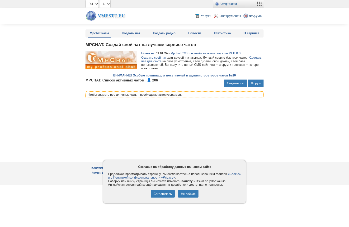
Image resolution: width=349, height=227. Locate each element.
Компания (98, 173)
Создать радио (164, 33)
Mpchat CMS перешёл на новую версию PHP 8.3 (205, 53)
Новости (194, 33)
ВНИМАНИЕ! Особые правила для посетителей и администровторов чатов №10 (174, 75)
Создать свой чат (153, 57)
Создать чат (131, 33)
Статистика (222, 33)
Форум (256, 83)
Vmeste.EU (111, 15)
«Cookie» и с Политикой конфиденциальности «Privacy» (174, 175)
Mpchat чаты (99, 33)
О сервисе (251, 33)
